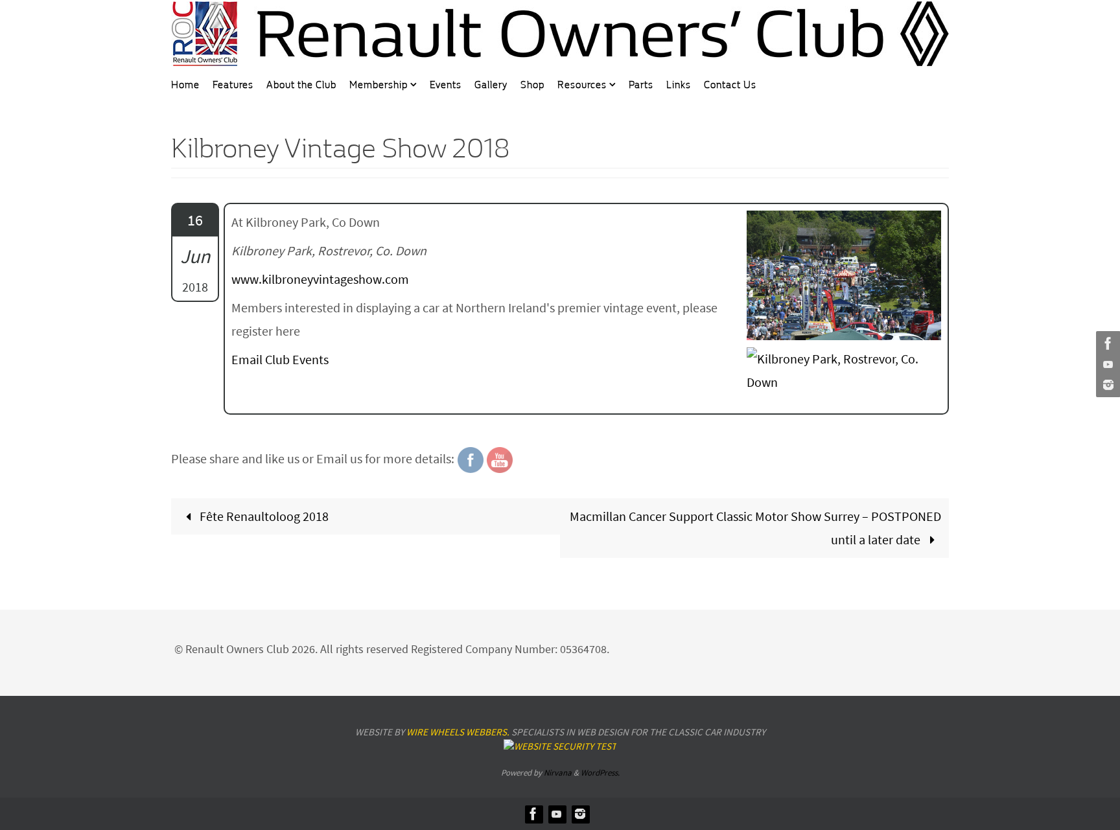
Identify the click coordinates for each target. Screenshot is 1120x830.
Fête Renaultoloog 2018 (263, 516)
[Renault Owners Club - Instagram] (1106, 385)
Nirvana (558, 772)
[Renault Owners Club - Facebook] (1106, 343)
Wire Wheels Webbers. (457, 732)
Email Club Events (280, 359)
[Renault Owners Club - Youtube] (1106, 364)
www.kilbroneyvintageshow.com (320, 279)
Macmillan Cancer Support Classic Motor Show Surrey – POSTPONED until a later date (755, 528)
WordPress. (600, 772)
